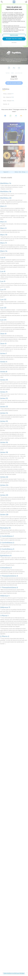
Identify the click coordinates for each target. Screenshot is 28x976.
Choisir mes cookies (14, 35)
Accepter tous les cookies (14, 38)
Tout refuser (14, 42)
